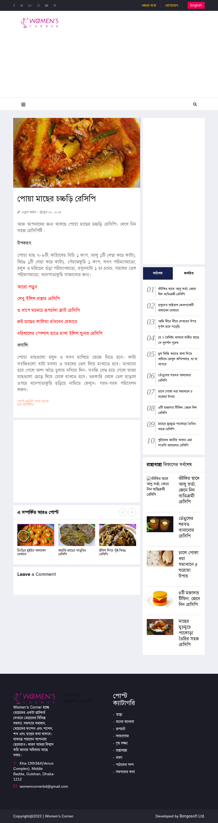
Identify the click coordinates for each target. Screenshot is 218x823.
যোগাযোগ (171, 5)
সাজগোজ (122, 736)
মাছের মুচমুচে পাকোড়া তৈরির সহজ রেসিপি (189, 633)
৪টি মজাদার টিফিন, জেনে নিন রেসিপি (189, 598)
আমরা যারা (149, 5)
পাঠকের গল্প (125, 764)
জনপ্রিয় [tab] (189, 273)
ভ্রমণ (119, 757)
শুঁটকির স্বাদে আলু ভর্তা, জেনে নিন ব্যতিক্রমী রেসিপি (189, 490)
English (196, 5)
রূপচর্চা (120, 729)
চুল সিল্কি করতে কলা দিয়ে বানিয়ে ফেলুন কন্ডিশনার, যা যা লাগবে (177, 359)
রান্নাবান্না (121, 750)
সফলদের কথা (125, 772)
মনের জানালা (125, 721)
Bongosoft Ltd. (192, 816)
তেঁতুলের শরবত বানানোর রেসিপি (186, 527)
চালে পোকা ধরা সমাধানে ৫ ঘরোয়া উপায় (189, 564)
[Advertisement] (146, 53)
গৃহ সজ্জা (122, 743)
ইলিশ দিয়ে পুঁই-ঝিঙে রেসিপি (112, 552)
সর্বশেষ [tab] (158, 273)
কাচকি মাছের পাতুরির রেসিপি (72, 552)
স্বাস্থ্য (119, 714)
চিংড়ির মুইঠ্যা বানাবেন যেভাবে (31, 552)
